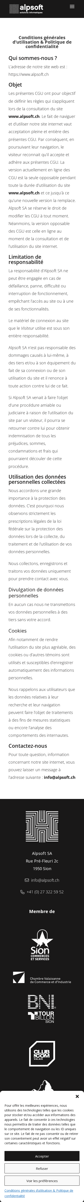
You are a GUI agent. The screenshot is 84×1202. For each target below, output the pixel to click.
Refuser (42, 1168)
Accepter (42, 1156)
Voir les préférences (42, 1181)
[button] (77, 1096)
